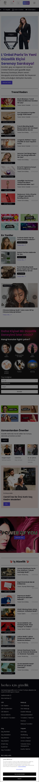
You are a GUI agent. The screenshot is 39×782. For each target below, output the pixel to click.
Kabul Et (19, 778)
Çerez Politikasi (22, 766)
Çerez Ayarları (19, 769)
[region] (19, 769)
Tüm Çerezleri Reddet (19, 774)
